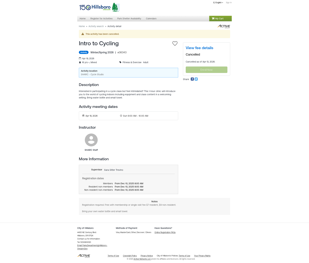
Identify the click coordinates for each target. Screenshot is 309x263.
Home (82, 26)
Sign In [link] (229, 2)
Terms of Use (184, 256)
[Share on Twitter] (196, 80)
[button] (175, 43)
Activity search (96, 26)
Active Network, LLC (142, 259)
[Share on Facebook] (192, 80)
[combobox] (218, 2)
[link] (91, 140)
